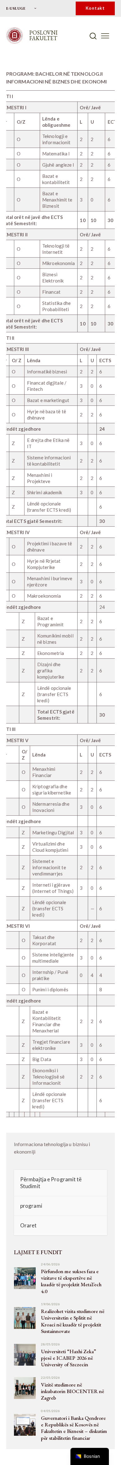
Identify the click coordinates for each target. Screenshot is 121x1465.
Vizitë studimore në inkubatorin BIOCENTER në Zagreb (72, 1391)
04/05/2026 (50, 1411)
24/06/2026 (50, 1264)
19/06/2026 (50, 1304)
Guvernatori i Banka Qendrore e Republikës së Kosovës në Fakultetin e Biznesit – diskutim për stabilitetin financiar (74, 1428)
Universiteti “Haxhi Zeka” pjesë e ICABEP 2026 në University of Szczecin (68, 1358)
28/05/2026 (50, 1344)
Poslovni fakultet (43, 35)
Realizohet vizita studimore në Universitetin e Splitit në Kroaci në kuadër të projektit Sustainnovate (72, 1321)
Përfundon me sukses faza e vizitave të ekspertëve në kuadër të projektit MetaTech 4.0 (71, 1281)
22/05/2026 (50, 1377)
